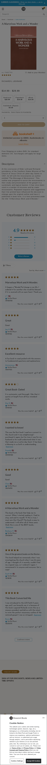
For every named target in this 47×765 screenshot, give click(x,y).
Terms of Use (16, 748)
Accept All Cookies (33, 761)
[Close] (43, 717)
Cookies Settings (17, 761)
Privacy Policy (29, 748)
